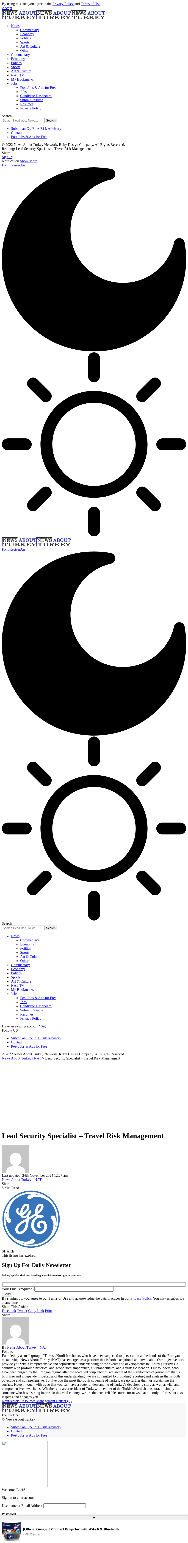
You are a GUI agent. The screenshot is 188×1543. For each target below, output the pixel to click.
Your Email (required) (18, 1289)
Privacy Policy (63, 4)
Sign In (46, 1026)
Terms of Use (90, 4)
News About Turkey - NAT (22, 1180)
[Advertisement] (94, 1095)
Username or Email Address (22, 1506)
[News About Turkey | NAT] (53, 18)
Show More (28, 161)
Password (9, 1514)
